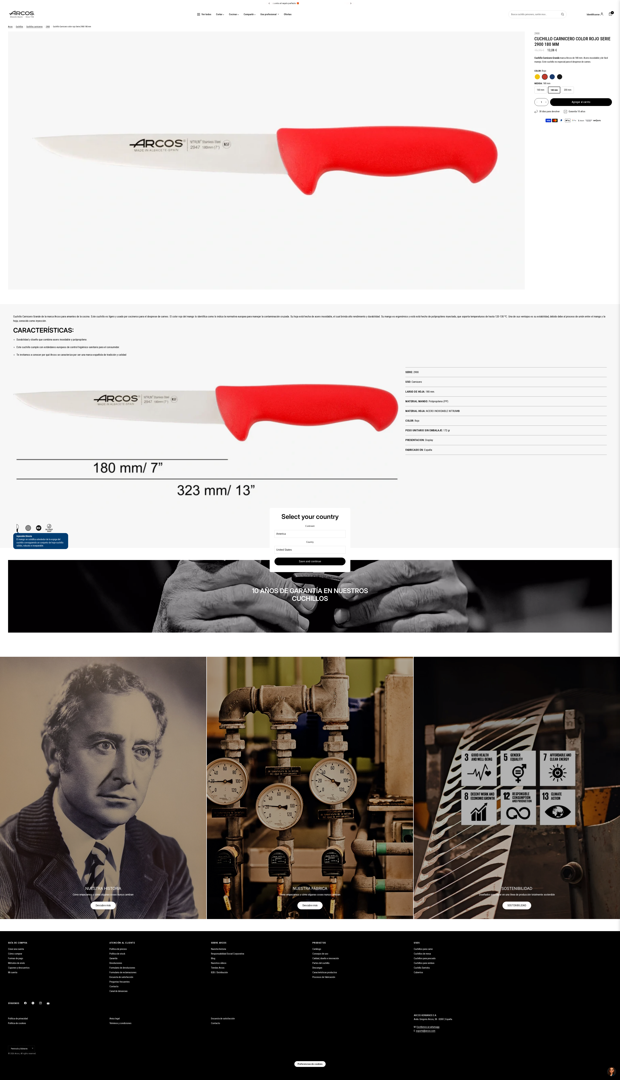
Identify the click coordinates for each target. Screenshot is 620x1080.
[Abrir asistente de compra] (611, 1071)
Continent (310, 526)
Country (310, 542)
